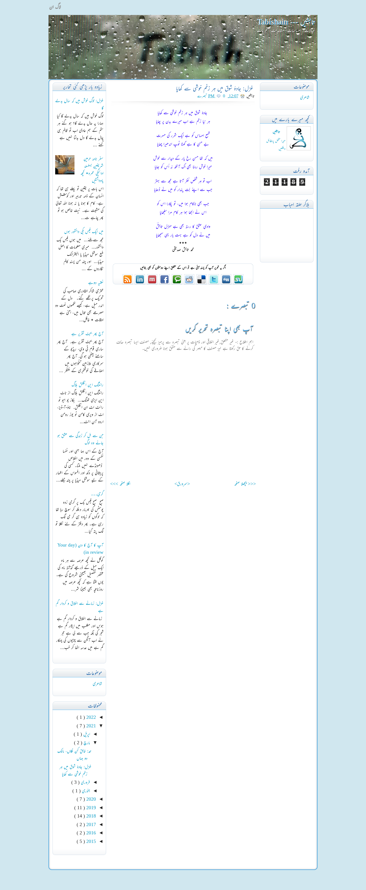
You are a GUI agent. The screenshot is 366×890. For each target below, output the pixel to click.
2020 (90, 799)
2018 (90, 816)
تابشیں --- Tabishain (286, 21)
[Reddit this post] (188, 283)
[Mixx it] (151, 283)
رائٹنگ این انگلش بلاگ (87, 384)
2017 (90, 824)
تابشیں (276, 131)
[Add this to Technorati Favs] (176, 283)
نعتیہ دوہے (95, 282)
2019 (90, 807)
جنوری (85, 790)
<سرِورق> (182, 483)
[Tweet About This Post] (213, 283)
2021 (90, 725)
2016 (90, 832)
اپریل (86, 734)
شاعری (304, 97)
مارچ (86, 742)
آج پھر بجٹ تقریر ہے (87, 333)
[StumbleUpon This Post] (238, 283)
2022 (90, 717)
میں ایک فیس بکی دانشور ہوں (83, 231)
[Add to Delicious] (201, 283)
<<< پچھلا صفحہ (245, 483)
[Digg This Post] (225, 283)
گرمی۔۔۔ (97, 493)
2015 (90, 841)
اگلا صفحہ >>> (120, 483)
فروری (85, 782)
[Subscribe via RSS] (127, 283)
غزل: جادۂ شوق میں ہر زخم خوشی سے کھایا (214, 88)
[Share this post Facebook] (164, 283)
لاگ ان (55, 7)
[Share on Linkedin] (139, 283)
